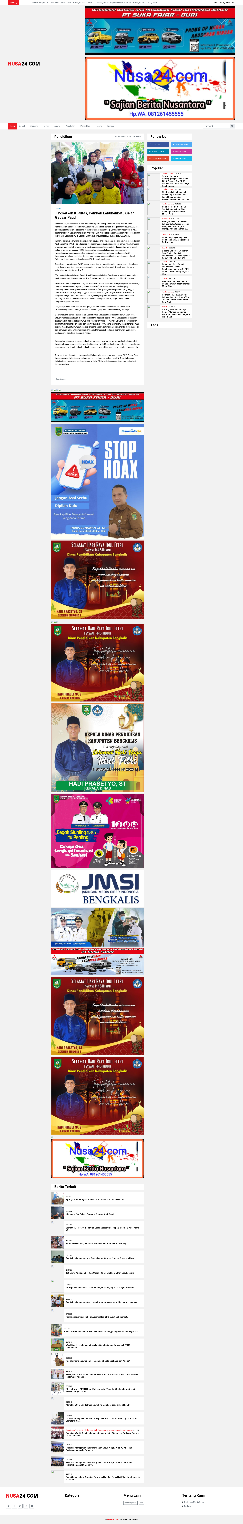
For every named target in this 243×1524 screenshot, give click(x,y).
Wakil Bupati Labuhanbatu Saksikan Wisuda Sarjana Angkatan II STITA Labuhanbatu (98, 1346)
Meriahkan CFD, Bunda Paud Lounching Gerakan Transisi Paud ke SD (98, 1405)
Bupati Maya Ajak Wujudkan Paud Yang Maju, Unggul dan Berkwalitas (175, 239)
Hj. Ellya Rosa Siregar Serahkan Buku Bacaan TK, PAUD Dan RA (95, 1199)
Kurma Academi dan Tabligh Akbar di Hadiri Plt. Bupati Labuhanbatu (97, 1317)
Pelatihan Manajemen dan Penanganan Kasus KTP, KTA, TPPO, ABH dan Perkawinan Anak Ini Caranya (99, 1449)
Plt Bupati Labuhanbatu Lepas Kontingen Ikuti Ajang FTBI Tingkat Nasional (100, 1287)
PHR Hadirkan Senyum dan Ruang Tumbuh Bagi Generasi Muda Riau (176, 283)
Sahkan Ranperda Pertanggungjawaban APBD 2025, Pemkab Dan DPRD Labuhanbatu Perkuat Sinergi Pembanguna (175, 181)
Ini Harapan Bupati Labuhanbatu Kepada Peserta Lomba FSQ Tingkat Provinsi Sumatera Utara (101, 1419)
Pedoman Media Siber (194, 1502)
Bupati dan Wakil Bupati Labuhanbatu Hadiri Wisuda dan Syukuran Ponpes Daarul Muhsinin (99, 1430)
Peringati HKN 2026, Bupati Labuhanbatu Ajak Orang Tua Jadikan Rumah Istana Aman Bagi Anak (175, 298)
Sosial (22, 126)
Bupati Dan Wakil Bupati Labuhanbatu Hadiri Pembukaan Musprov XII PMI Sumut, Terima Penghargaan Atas (175, 269)
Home (12, 126)
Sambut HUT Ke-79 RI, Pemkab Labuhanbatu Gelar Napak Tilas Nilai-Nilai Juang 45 (102, 1229)
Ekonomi (34, 126)
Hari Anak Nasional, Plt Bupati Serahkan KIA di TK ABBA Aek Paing (96, 1243)
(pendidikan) (61, 379)
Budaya (57, 126)
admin (58, 209)
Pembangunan (167, 173)
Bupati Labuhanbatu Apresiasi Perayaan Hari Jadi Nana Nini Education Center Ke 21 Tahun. (103, 1478)
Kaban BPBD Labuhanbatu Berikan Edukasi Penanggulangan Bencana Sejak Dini (101, 1331)
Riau (141, 1503)
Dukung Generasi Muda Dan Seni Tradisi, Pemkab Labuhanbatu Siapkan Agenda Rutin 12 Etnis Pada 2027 (176, 254)
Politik (46, 126)
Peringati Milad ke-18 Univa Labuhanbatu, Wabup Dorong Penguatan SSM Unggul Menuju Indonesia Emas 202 (175, 225)
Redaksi (187, 1506)
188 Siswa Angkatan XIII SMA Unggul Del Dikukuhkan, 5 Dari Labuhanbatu (100, 1273)
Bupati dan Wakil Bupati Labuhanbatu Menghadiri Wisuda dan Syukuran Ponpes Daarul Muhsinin (102, 1434)
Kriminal (110, 126)
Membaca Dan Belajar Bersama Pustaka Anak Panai (90, 1214)
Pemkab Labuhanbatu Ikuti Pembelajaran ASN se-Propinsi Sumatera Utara (100, 1258)
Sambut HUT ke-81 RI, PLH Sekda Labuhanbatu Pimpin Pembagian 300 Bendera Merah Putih (174, 210)
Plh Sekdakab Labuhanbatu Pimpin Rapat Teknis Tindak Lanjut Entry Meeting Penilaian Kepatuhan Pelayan (175, 196)
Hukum (99, 126)
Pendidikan (85, 126)
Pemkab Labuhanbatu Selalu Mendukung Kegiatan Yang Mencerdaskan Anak (101, 1302)
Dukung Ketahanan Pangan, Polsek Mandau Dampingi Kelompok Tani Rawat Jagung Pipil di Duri (176, 313)
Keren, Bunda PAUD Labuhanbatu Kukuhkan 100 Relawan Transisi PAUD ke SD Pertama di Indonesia (102, 1375)
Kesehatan (70, 126)
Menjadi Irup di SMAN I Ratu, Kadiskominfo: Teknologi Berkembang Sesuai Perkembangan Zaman (100, 1390)
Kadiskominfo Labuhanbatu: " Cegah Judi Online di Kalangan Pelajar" (98, 1361)
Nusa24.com (113, 1519)
